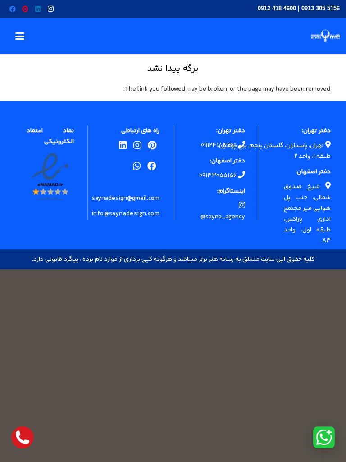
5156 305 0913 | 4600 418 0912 (299, 8)
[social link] (152, 147)
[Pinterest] (25, 9)
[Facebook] (12, 9)
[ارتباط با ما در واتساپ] (324, 437)
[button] (19, 36)
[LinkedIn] (38, 9)
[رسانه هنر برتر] (325, 36)
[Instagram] (50, 9)
